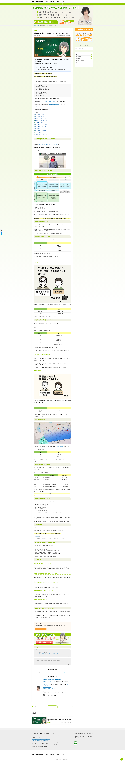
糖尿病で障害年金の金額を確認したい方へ (42, 134)
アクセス (89, 4)
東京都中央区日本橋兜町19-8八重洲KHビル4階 (40, 740)
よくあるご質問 (38, 132)
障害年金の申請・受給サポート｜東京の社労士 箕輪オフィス (48, 1)
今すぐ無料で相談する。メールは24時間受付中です (41, 739)
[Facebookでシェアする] (52, 672)
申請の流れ (66, 4)
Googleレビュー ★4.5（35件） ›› (49, 688)
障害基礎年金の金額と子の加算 (40, 118)
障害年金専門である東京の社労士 (49, 681)
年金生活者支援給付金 (39, 122)
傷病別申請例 (51, 4)
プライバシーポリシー (57, 742)
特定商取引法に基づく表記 (57, 740)
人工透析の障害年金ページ (54, 104)
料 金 (77, 62)
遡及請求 (37, 536)
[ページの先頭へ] (121, 759)
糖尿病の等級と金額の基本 (39, 116)
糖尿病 (35, 30)
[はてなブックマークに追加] (64, 672)
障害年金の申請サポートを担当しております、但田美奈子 (48, 144)
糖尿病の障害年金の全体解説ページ (51, 101)
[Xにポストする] (40, 672)
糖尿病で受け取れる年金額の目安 (41, 124)
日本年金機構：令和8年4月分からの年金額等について (48, 653)
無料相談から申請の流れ (80, 60)
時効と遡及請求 (37, 128)
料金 (74, 4)
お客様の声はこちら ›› (47, 687)
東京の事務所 (45, 684)
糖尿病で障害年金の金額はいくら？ (41, 114)
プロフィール (82, 4)
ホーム (36, 4)
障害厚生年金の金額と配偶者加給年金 (41, 120)
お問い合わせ (43, 4)
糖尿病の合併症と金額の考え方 (40, 126)
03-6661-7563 (35, 744)
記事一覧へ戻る (52, 706)
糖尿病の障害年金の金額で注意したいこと (42, 130)
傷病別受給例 (78, 56)
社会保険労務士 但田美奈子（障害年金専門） (52, 679)
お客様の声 (58, 4)
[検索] (92, 48)
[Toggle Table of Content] (69, 113)
